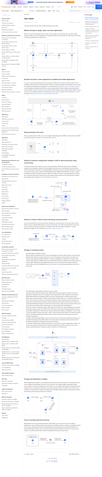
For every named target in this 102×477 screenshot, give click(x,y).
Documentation (5, 10)
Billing (49, 10)
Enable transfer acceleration (68, 86)
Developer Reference (41, 10)
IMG (55, 137)
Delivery (56, 177)
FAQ (54, 10)
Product (78, 22)
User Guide (31, 10)
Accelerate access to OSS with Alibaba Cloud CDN (45, 93)
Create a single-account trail (55, 228)
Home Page (26, 14)
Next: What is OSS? (73, 454)
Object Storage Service (16, 10)
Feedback (55, 461)
